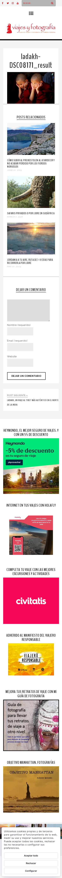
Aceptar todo (31, 855)
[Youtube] (19, 3)
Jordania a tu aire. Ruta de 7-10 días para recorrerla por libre (30, 261)
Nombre (19, 325)
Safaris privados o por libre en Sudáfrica (31, 213)
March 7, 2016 (15, 217)
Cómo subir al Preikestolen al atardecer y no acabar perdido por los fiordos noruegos (31, 163)
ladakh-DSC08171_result (30, 61)
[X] (9, 3)
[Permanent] (31, 154)
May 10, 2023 (14, 266)
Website (12, 356)
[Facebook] (4, 3)
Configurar (31, 870)
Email (17, 340)
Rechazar (31, 863)
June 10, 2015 (14, 170)
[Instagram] (14, 3)
